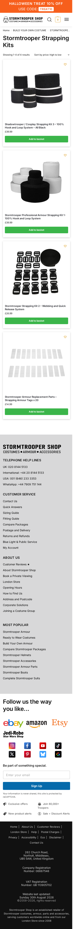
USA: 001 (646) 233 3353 (19, 478)
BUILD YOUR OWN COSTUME (29, 30)
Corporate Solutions (15, 605)
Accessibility (28, 837)
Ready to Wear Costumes (19, 637)
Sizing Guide (11, 512)
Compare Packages (15, 524)
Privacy (13, 837)
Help (34, 831)
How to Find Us (12, 593)
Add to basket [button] (36, 139)
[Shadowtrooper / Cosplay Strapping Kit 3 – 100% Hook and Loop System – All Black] (36, 90)
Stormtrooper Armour (16, 631)
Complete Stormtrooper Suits (21, 678)
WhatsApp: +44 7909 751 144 (22, 484)
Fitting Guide (11, 518)
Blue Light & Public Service (20, 541)
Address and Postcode (17, 599)
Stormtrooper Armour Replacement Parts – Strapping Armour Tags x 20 (31, 398)
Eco (42, 837)
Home (6, 30)
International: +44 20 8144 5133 (23, 472)
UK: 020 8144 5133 (15, 466)
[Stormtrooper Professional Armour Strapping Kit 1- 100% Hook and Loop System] (36, 181)
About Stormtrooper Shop (19, 570)
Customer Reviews (48, 826)
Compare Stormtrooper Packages (24, 649)
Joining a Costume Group (19, 610)
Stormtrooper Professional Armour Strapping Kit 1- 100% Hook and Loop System (35, 217)
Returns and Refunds (16, 536)
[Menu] (68, 19)
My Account (10, 547)
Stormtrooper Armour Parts (20, 666)
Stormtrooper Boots (15, 672)
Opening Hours (12, 587)
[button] (57, 19)
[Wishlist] (65, 64)
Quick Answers (12, 507)
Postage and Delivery (16, 530)
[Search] (49, 19)
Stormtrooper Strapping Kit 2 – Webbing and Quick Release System (35, 307)
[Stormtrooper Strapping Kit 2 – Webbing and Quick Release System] (36, 272)
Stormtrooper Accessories (19, 660)
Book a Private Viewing (17, 576)
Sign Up (36, 786)
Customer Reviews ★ (16, 564)
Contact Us (10, 501)
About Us (27, 826)
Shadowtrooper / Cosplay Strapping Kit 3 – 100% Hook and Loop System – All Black (34, 126)
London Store (11, 581)
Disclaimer (55, 837)
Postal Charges (50, 831)
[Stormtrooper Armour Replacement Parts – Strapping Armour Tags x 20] (36, 363)
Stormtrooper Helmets (17, 655)
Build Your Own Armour (18, 643)
